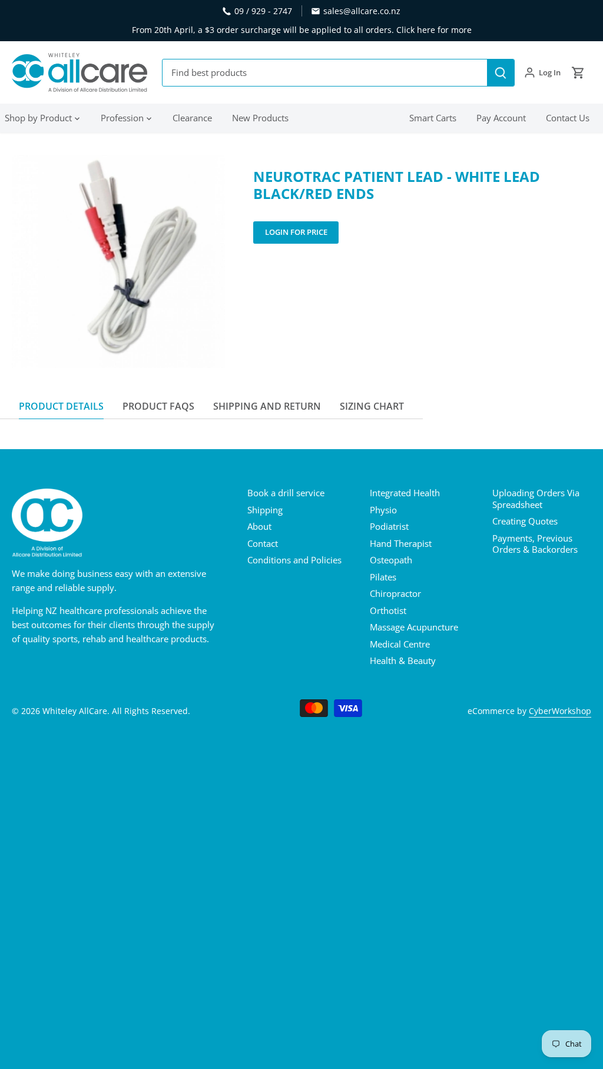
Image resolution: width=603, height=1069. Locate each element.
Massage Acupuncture (414, 627)
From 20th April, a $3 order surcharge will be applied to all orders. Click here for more (302, 29)
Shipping (265, 510)
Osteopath (391, 560)
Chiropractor (395, 593)
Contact (262, 543)
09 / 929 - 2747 (263, 10)
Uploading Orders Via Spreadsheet (535, 498)
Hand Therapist (401, 543)
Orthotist (388, 610)
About (259, 526)
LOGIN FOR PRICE (296, 232)
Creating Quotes (525, 521)
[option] (118, 261)
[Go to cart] (578, 73)
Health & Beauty (403, 660)
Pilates (383, 577)
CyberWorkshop (560, 711)
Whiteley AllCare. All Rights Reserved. (116, 711)
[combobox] (325, 72)
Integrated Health (405, 493)
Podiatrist (389, 526)
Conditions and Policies (294, 560)
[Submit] (500, 72)
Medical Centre (400, 644)
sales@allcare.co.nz (361, 10)
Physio (383, 510)
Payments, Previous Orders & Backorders (535, 544)
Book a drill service (285, 493)
